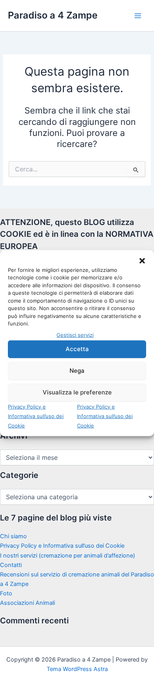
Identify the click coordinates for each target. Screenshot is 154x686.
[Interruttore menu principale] (138, 15)
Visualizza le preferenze (77, 392)
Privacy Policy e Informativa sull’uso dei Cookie (36, 415)
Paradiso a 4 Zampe (53, 15)
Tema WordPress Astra (77, 669)
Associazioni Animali (27, 602)
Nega (77, 370)
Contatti (11, 565)
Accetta (77, 349)
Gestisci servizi (75, 334)
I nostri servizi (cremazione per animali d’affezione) (67, 555)
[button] (142, 260)
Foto (6, 593)
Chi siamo (13, 536)
